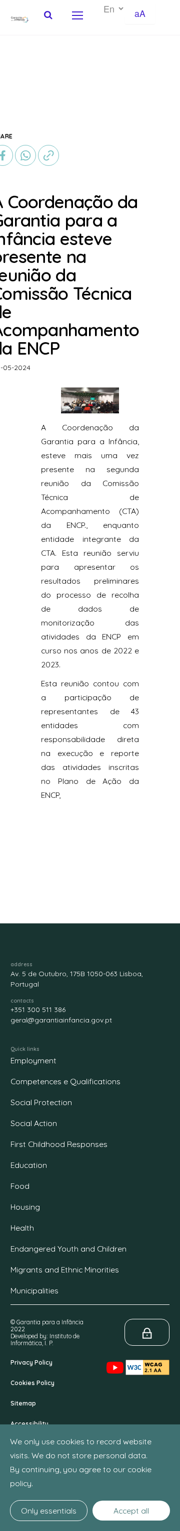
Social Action (33, 1123)
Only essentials (48, 1511)
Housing (25, 1207)
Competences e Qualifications (65, 1081)
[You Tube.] (116, 1359)
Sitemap (23, 1403)
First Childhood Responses (59, 1144)
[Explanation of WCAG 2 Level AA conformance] (148, 1359)
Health (22, 1228)
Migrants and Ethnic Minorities (64, 1270)
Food (20, 1186)
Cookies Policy (32, 1383)
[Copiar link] (48, 154)
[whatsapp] (25, 155)
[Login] (147, 1332)
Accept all (131, 1511)
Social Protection (41, 1102)
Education (28, 1165)
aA (140, 13)
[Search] (48, 15)
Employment (33, 1060)
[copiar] (48, 155)
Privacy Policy (31, 1362)
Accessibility (29, 1423)
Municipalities (34, 1290)
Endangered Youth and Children (68, 1249)
